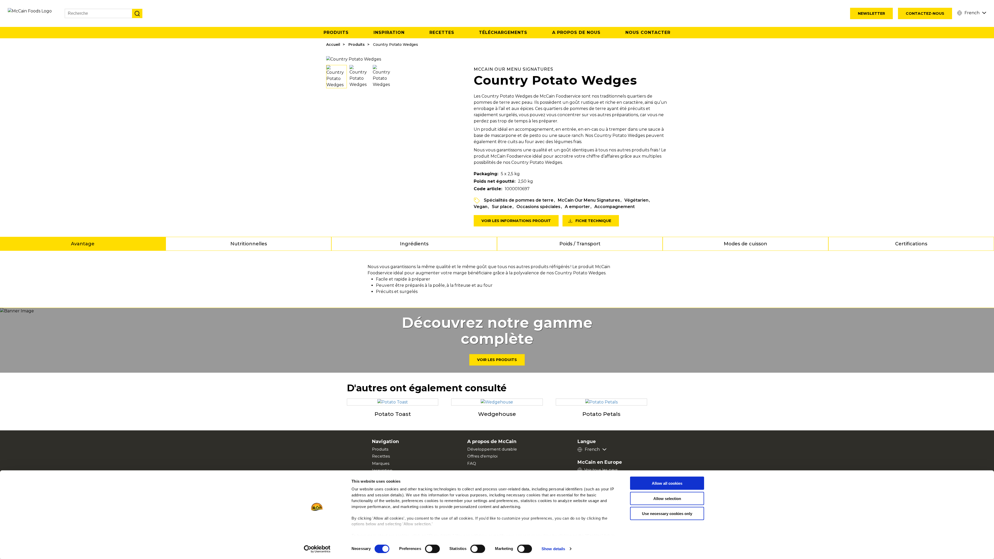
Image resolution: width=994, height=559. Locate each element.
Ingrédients (414, 244)
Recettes (441, 32)
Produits (336, 32)
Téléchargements (503, 32)
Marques (380, 463)
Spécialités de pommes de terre (518, 200)
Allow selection (667, 498)
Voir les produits (497, 360)
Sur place (502, 206)
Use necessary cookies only (667, 513)
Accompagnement (614, 206)
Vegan (480, 206)
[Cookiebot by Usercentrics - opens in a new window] (317, 549)
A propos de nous (576, 32)
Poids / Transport (580, 244)
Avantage (82, 244)
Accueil (333, 44)
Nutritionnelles (248, 244)
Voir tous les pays (601, 469)
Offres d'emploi (482, 456)
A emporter (577, 206)
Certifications (911, 244)
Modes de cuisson (745, 244)
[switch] (432, 549)
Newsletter (871, 13)
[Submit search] (137, 13)
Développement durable (492, 449)
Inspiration (389, 32)
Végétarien (636, 200)
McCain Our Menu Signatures (589, 200)
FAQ (471, 463)
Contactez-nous (925, 13)
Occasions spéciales (538, 206)
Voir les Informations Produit (516, 220)
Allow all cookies (667, 483)
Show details (553, 549)
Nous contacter (647, 32)
